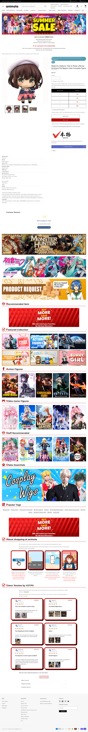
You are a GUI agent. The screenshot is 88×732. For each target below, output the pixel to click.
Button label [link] (44, 677)
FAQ (22, 720)
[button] (3, 6)
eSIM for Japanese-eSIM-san (46, 703)
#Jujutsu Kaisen (14, 510)
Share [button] (54, 150)
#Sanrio (30, 512)
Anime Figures (5, 701)
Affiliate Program (24, 718)
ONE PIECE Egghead (55, 4)
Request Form (24, 703)
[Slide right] (46, 109)
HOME (3, 53)
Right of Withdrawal (25, 716)
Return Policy (23, 714)
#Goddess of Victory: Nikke (40, 512)
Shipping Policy (24, 712)
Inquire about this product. (59, 109)
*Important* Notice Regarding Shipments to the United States (66, 126)
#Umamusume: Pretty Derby (26, 510)
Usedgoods (4, 707)
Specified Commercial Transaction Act (29, 710)
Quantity (53, 75)
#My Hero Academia (38, 510)
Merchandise (4, 705)
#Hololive (46, 510)
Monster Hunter (53, 6)
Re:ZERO (60, 6)
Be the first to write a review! (44, 227)
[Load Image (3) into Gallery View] (25, 109)
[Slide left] (3, 109)
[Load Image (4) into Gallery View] (33, 109)
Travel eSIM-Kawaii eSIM (45, 701)
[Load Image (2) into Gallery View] (17, 109)
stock (53, 62)
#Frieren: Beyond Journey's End (72, 510)
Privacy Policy (24, 707)
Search (22, 701)
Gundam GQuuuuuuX (64, 4)
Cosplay (3, 703)
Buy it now (65, 120)
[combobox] (34, 6)
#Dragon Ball (56, 512)
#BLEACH (49, 512)
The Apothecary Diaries (68, 6)
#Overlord (83, 510)
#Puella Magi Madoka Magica (56, 510)
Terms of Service (24, 705)
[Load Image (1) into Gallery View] (9, 109)
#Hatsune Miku (6, 510)
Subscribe (63, 711)
